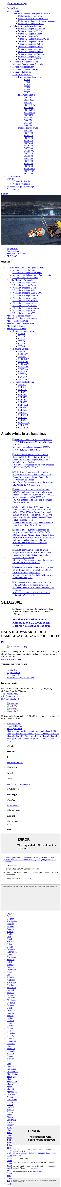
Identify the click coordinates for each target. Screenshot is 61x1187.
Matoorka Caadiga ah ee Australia (27, 64)
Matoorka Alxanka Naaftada (31, 23)
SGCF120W (29, 105)
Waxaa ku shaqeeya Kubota (30, 44)
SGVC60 (28, 117)
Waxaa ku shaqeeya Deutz (30, 34)
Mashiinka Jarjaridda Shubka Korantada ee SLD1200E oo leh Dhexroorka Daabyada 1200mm (31, 622)
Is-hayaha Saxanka (26, 95)
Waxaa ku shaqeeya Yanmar (30, 46)
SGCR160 (28, 115)
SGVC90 (28, 125)
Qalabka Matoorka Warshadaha (26, 26)
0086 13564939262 (10, 699)
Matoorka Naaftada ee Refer (25, 62)
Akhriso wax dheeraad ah (12, 659)
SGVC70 (28, 120)
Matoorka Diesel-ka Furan (30, 16)
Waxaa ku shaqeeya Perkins (30, 31)
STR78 (27, 87)
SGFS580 (28, 156)
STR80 (27, 89)
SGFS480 (28, 145)
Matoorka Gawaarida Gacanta (25, 69)
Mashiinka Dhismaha (21, 74)
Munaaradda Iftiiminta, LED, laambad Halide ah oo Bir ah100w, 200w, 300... (32, 523)
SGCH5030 (29, 112)
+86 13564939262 (9, 694)
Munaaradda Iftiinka (21, 72)
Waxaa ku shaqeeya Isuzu (29, 49)
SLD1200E (29, 173)
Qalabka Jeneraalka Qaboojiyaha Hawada (31, 13)
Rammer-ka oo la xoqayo (29, 77)
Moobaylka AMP (14, 728)
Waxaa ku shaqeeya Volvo (30, 36)
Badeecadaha (13, 11)
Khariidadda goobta (16, 726)
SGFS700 (28, 158)
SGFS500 (28, 148)
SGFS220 (28, 138)
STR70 (27, 82)
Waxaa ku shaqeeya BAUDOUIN (33, 39)
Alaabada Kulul (14, 723)
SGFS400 (28, 143)
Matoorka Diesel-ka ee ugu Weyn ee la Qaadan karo (35, 733)
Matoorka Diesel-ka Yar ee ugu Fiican (24, 736)
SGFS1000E (29, 168)
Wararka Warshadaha (21, 184)
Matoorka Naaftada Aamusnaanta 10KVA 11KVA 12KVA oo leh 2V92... (31, 448)
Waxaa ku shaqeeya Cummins (31, 28)
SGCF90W (29, 100)
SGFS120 (28, 135)
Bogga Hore (12, 8)
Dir (2, 642)
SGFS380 (28, 140)
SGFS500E (29, 151)
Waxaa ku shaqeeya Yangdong (32, 54)
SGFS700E (29, 161)
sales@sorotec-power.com (13, 696)
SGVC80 (28, 123)
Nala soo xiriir (13, 189)
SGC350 (28, 130)
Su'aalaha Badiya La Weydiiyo (20, 186)
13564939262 (13, 805)
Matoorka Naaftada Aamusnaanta (33, 18)
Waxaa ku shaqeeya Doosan (30, 41)
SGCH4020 (29, 110)
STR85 (27, 92)
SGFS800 (28, 166)
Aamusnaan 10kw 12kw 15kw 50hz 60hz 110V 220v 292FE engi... (31, 593)
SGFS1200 (29, 171)
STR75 (27, 84)
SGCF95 (28, 102)
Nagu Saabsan (13, 176)
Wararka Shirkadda (21, 181)
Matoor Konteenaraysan (23, 67)
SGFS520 (28, 153)
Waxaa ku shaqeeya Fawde (30, 51)
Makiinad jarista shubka (28, 128)
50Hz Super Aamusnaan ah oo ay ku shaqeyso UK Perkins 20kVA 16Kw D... (33, 466)
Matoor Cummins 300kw (18, 731)
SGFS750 (28, 163)
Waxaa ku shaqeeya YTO (29, 59)
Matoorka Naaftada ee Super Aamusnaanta (37, 21)
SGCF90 (28, 97)
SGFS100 (28, 133)
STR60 (27, 79)
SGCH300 (28, 107)
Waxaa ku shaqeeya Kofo (29, 56)
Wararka (10, 179)
